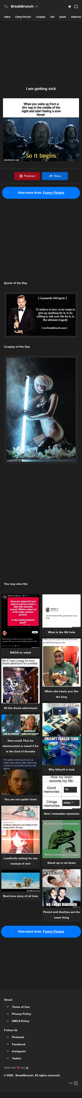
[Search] (76, 7)
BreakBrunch (24, 1075)
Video (7, 17)
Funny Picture (23, 17)
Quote (62, 17)
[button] (70, 7)
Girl (52, 17)
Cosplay (40, 17)
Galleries (76, 17)
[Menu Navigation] (6, 7)
